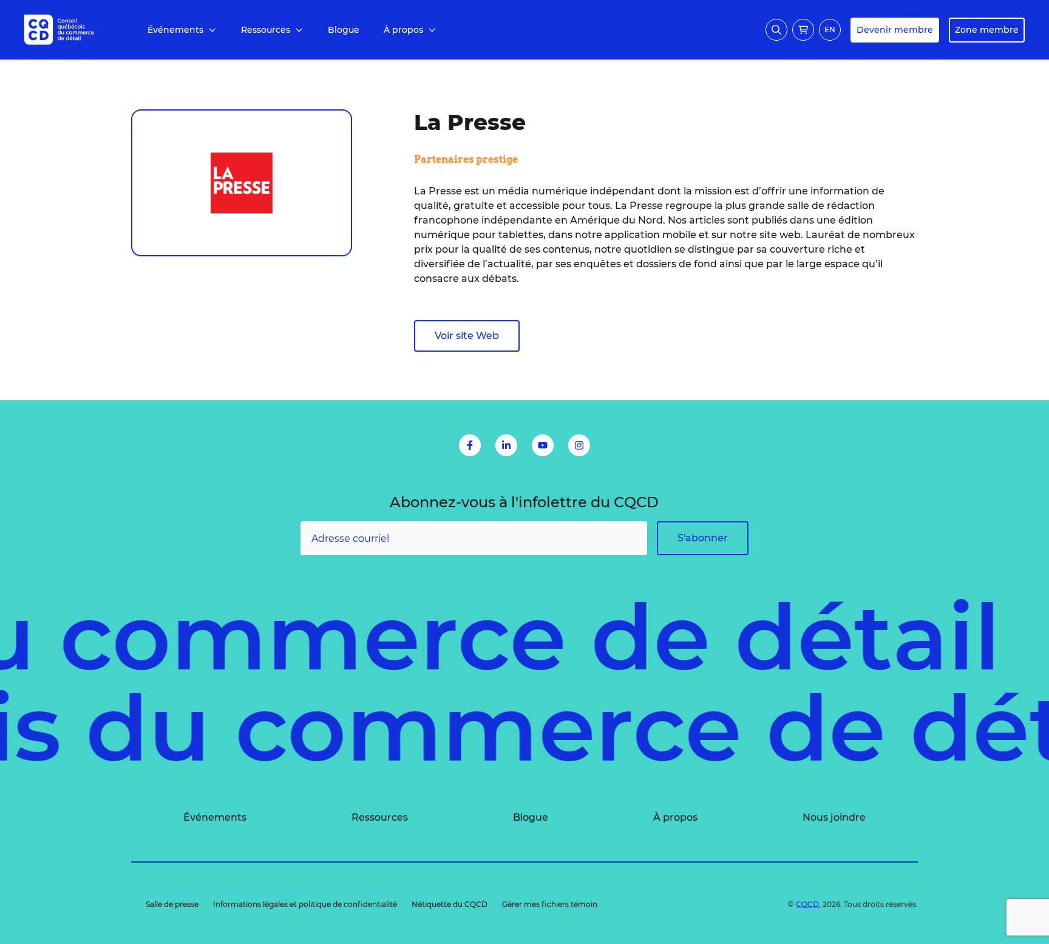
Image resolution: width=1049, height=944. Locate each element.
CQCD (807, 904)
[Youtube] (543, 445)
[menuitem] (182, 30)
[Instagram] (579, 445)
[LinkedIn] (506, 445)
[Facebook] (470, 445)
